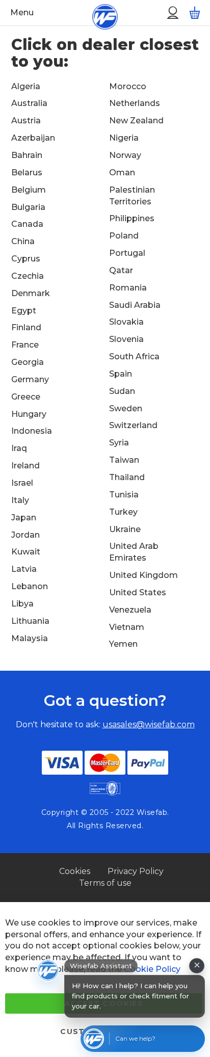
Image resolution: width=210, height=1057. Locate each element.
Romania (128, 288)
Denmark (30, 293)
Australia (29, 103)
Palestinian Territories (132, 195)
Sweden (125, 408)
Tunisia (124, 494)
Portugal (127, 253)
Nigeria (124, 138)
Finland (26, 327)
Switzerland (133, 425)
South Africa (134, 356)
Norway (125, 155)
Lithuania (30, 621)
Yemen (123, 644)
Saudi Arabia (135, 305)
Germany (30, 379)
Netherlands (134, 103)
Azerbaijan (33, 138)
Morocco (127, 86)
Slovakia (126, 322)
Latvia (24, 569)
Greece (25, 397)
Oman (122, 172)
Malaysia (29, 638)
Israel (22, 483)
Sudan (122, 391)
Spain (120, 374)
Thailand (127, 477)
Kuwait (25, 552)
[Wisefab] (93, 12)
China (23, 241)
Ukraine (125, 529)
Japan (23, 517)
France (25, 345)
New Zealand (136, 120)
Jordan (25, 535)
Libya (22, 604)
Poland (124, 236)
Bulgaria (28, 207)
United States (137, 592)
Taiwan (124, 460)
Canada (27, 224)
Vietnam (126, 627)
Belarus (26, 172)
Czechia (27, 276)
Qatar (121, 270)
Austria (26, 120)
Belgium (28, 190)
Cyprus (25, 258)
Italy (20, 500)
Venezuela (130, 610)
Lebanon (29, 586)
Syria (119, 442)
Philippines (131, 218)
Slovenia (126, 339)
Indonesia (31, 431)
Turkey (123, 512)
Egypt (23, 310)
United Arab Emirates (134, 552)
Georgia (27, 362)
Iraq (19, 448)
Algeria (25, 86)
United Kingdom (143, 575)
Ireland (25, 465)
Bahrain (26, 155)
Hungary (28, 414)
